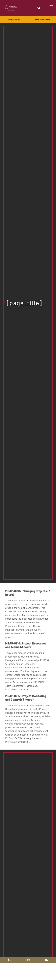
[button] (38, 8)
